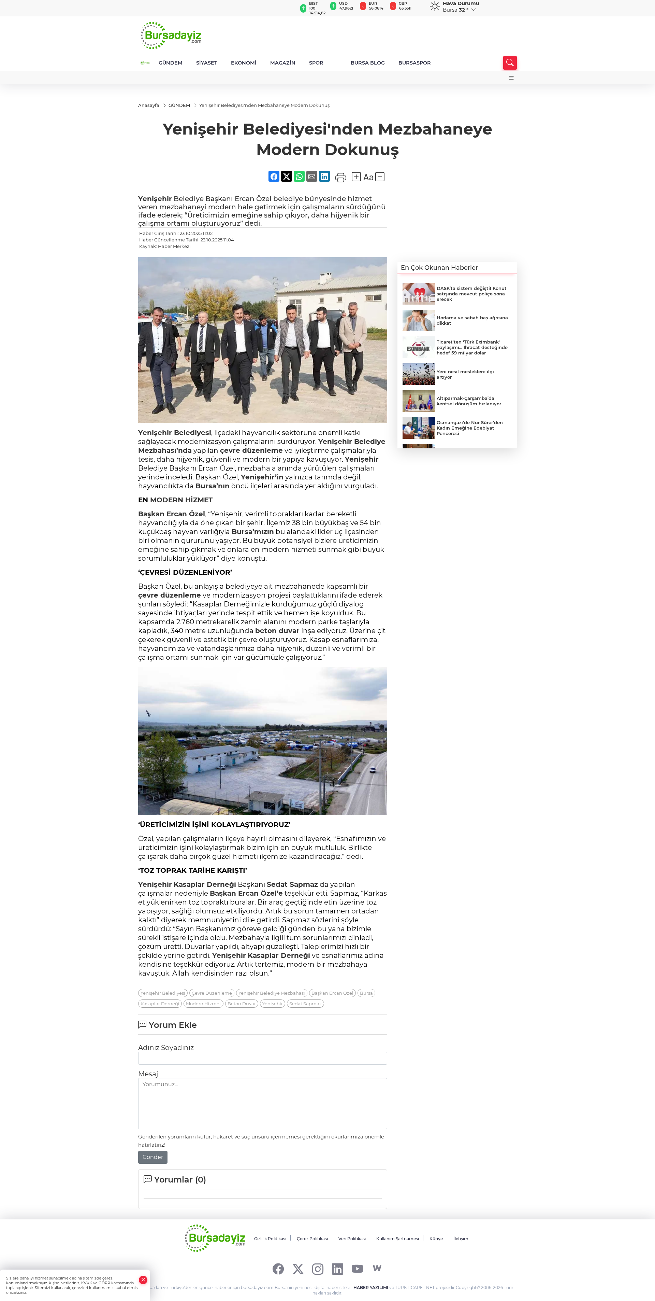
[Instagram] (317, 1268)
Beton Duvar (242, 1003)
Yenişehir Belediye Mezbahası (271, 993)
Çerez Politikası (312, 1238)
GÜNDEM (171, 63)
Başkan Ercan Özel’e (246, 893)
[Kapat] (143, 1280)
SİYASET (206, 63)
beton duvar (277, 631)
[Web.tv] (377, 1268)
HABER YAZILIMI (370, 1287)
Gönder (153, 1157)
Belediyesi (174, 433)
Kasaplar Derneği (205, 884)
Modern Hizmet (203, 1003)
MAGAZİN (282, 63)
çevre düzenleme (251, 450)
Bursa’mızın (253, 532)
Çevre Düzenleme (212, 993)
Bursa (366, 993)
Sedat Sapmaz (292, 884)
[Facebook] (278, 1268)
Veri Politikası (352, 1238)
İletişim (460, 1238)
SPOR (316, 63)
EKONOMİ (244, 63)
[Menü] (511, 78)
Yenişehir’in (262, 477)
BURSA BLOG (368, 63)
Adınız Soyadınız (166, 1048)
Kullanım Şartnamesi (397, 1238)
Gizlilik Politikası (270, 1238)
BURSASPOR (414, 63)
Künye (436, 1238)
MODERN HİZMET (181, 500)
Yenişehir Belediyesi (163, 993)
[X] (298, 1268)
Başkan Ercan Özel (171, 514)
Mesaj (148, 1074)
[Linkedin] (337, 1268)
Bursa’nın (212, 486)
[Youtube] (357, 1268)
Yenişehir (155, 199)
